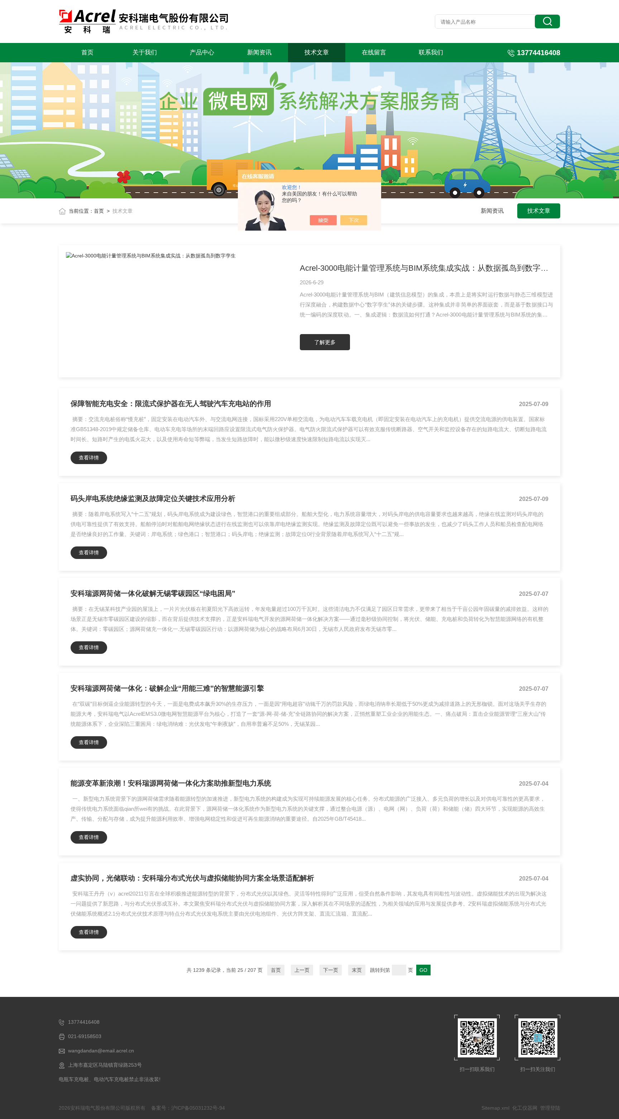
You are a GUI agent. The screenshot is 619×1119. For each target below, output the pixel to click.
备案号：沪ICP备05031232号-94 (188, 1108)
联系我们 (431, 52)
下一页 (330, 970)
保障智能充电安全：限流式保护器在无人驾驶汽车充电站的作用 (171, 403)
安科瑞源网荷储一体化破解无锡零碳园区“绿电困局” (153, 593)
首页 (87, 52)
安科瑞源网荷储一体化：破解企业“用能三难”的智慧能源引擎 (167, 688)
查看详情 (89, 457)
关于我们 (145, 52)
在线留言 (374, 52)
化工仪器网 (524, 1108)
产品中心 (202, 52)
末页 (357, 970)
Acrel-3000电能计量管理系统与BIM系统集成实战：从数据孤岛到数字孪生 (426, 268)
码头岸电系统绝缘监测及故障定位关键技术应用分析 (153, 498)
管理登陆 (550, 1108)
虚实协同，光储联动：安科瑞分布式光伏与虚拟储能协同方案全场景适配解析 (192, 878)
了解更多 (325, 342)
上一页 (302, 970)
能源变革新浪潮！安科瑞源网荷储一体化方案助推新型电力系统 (171, 783)
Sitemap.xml (495, 1108)
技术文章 (316, 52)
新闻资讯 (259, 52)
